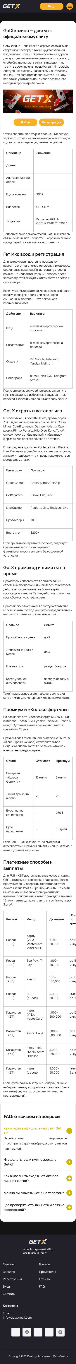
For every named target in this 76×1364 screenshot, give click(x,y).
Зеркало (9, 1272)
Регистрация (12, 1279)
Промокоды (47, 1272)
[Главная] (12, 6)
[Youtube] (38, 1332)
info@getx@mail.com (17, 1317)
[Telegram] (15, 1332)
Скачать (9, 1294)
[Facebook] (27, 1332)
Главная (9, 1264)
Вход (6, 1286)
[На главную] (38, 1242)
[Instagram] (60, 1332)
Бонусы (44, 1264)
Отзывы (44, 1279)
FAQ (42, 1286)
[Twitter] (49, 1332)
